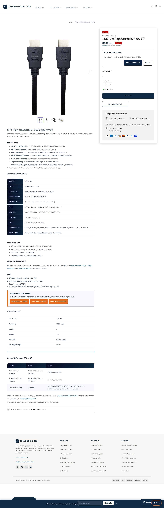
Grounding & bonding (67, 462)
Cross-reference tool (98, 471)
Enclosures (63, 471)
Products (39, 7)
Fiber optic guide (97, 454)
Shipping (105, 45)
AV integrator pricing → (28, 398)
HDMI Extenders (24, 268)
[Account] (151, 6)
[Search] (160, 6)
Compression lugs (66, 445)
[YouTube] (30, 467)
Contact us (126, 471)
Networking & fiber (66, 449)
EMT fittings (64, 458)
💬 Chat (156, 503)
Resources (71, 7)
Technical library (96, 445)
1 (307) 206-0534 (22, 457)
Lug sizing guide (96, 449)
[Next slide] (90, 71)
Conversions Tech (109, 36)
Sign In (147, 63)
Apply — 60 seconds (133, 63)
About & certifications (129, 445)
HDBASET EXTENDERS (58, 301)
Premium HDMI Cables (78, 265)
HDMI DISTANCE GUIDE (19, 301)
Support (87, 7)
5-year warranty (127, 466)
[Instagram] (22, 467)
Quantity (105, 81)
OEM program (127, 449)
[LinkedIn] (26, 467)
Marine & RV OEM (128, 454)
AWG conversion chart (98, 466)
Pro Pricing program (129, 458)
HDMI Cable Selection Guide (67, 396)
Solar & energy (65, 466)
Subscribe (108, 503)
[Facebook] (17, 467)
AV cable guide (96, 458)
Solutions (54, 7)
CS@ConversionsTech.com (25, 462)
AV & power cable (66, 454)
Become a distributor (129, 462)
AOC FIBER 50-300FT (39, 301)
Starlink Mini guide (97, 462)
